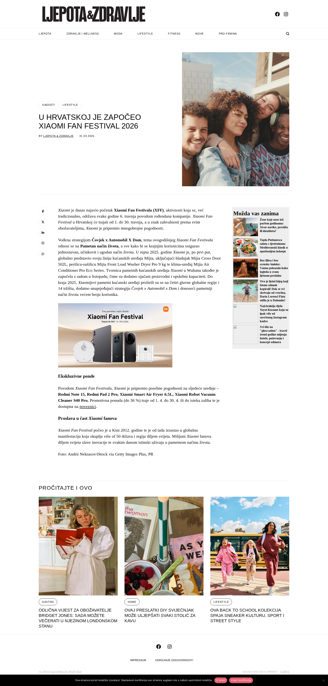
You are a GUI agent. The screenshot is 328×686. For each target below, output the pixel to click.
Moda (118, 33)
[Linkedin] (43, 232)
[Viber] (43, 243)
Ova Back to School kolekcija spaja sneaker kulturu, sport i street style (247, 615)
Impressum (138, 660)
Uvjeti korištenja (241, 680)
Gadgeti (48, 104)
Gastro (48, 601)
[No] (323, 680)
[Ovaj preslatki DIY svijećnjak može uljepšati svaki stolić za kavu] (164, 546)
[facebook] (277, 14)
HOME (132, 601)
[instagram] (286, 14)
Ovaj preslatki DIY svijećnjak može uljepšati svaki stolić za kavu (160, 615)
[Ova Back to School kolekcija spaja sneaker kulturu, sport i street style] (249, 546)
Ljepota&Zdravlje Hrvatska (61, 671)
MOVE (199, 33)
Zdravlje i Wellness (82, 33)
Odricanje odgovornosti (174, 660)
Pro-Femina (228, 33)
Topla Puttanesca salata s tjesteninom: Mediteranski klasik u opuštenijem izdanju (274, 245)
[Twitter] (43, 222)
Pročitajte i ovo (65, 488)
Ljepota (45, 33)
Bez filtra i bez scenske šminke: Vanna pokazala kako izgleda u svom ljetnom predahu (274, 268)
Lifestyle (145, 33)
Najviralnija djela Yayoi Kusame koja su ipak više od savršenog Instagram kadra (274, 313)
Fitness (174, 33)
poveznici (88, 406)
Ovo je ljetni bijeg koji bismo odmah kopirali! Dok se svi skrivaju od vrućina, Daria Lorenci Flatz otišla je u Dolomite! (274, 291)
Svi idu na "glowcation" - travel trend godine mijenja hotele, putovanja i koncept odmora (273, 334)
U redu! (221, 680)
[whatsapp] (43, 254)
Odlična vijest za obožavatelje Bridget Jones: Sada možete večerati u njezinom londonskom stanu (78, 618)
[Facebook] (43, 211)
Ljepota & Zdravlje (58, 135)
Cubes (284, 671)
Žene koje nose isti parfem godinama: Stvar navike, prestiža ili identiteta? (274, 225)
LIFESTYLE (70, 104)
